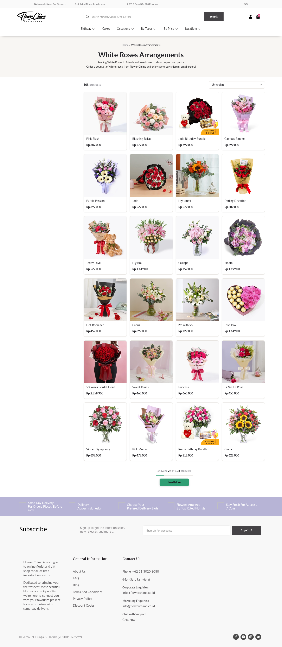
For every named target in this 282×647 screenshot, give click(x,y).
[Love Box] (243, 300)
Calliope (183, 263)
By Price (169, 28)
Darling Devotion (235, 200)
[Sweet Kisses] (151, 362)
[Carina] (151, 300)
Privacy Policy (82, 598)
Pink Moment (140, 449)
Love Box (230, 325)
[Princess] (197, 362)
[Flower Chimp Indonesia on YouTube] (243, 637)
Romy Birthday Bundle (192, 449)
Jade (135, 200)
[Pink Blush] (105, 113)
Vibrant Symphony (98, 449)
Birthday (86, 28)
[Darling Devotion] (243, 175)
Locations (191, 28)
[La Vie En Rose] (243, 362)
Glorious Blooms (234, 138)
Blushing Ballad (142, 138)
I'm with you (186, 325)
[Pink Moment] (151, 424)
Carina (136, 325)
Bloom (228, 263)
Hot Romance (95, 325)
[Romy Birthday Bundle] (197, 424)
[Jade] (151, 175)
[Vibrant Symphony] (105, 424)
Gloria (228, 449)
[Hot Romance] (105, 300)
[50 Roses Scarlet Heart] (105, 362)
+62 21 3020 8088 (145, 571)
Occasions (124, 28)
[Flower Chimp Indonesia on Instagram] (251, 637)
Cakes (106, 28)
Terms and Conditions (88, 592)
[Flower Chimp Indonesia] (50, 16)
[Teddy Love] (105, 237)
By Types (147, 28)
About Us (79, 571)
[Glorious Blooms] (243, 113)
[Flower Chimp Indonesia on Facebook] (236, 637)
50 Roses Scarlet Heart (100, 387)
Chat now (128, 619)
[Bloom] (243, 237)
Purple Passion (95, 200)
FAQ (245, 4)
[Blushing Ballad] (151, 113)
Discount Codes (84, 605)
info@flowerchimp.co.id (138, 592)
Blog (76, 585)
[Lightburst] (197, 175)
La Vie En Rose (233, 387)
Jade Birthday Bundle (191, 138)
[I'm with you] (197, 300)
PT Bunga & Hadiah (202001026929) (56, 637)
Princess (183, 387)
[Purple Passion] (105, 175)
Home (125, 44)
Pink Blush (93, 138)
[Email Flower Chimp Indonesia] (258, 637)
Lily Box (137, 263)
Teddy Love (93, 263)
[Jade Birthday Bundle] (197, 113)
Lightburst (184, 200)
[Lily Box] (151, 237)
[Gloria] (243, 424)
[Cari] (85, 17)
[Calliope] (197, 237)
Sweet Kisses (140, 387)
